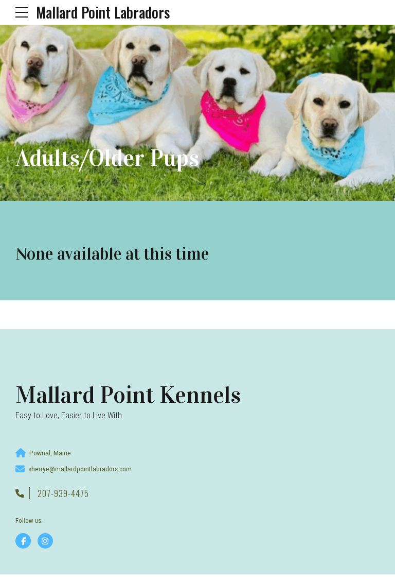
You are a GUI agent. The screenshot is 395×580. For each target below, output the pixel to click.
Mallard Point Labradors (103, 12)
